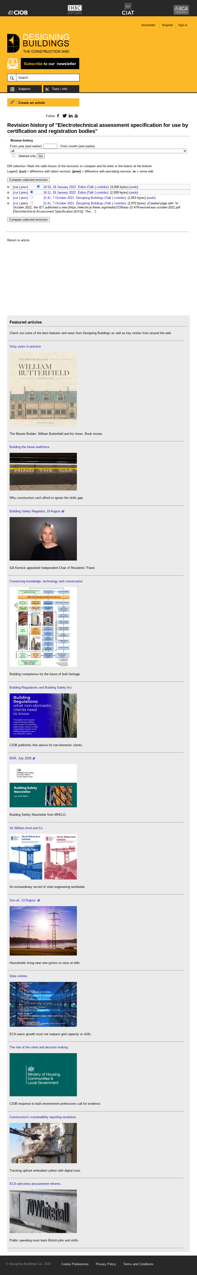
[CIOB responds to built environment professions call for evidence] (43, 1095)
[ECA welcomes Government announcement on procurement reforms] (43, 1232)
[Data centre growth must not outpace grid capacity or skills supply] (43, 1025)
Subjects (24, 89)
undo (133, 187)
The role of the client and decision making (39, 1047)
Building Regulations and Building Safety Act (41, 687)
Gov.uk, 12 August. (23, 900)
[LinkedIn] (70, 115)
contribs (102, 187)
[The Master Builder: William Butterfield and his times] (43, 425)
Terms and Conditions (138, 1264)
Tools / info (59, 89)
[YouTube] (76, 115)
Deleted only (27, 156)
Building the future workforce (29, 447)
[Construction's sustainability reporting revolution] (43, 1162)
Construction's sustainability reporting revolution (43, 1117)
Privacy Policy (106, 1264)
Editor (82, 187)
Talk (91, 187)
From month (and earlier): (78, 146)
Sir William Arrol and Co (26, 828)
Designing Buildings (90, 198)
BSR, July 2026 (20, 758)
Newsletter (148, 25)
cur (16, 192)
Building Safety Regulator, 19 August (35, 511)
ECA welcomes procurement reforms (35, 1184)
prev (24, 187)
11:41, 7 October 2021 (58, 198)
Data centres (18, 976)
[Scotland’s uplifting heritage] (43, 878)
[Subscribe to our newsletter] (43, 68)
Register (167, 25)
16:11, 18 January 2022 (59, 192)
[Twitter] (64, 115)
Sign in (182, 25)
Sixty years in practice (25, 346)
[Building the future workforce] (43, 489)
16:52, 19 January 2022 (59, 187)
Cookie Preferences (75, 1264)
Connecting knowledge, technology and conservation (46, 581)
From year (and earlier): (26, 146)
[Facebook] (58, 115)
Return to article (18, 240)
